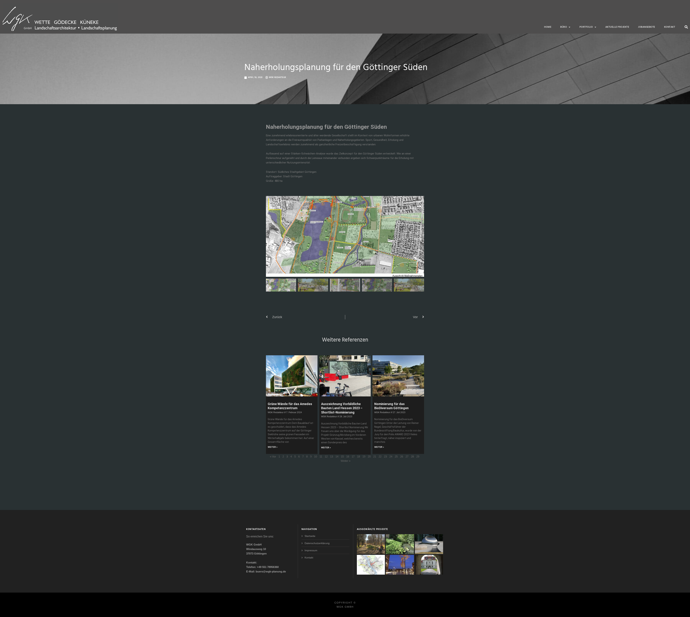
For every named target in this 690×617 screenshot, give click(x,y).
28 (412, 456)
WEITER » (272, 447)
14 (336, 456)
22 (380, 456)
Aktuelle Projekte (617, 27)
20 (369, 456)
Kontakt (669, 27)
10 (315, 456)
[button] (686, 27)
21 (374, 456)
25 (396, 456)
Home (547, 27)
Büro (563, 27)
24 (390, 456)
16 (347, 456)
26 (401, 456)
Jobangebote (646, 27)
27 (407, 456)
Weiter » (345, 460)
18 (358, 456)
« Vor (273, 456)
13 (331, 456)
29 (417, 456)
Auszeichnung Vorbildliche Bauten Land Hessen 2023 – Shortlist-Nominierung (341, 408)
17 (353, 456)
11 (320, 456)
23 (385, 456)
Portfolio (586, 27)
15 (342, 456)
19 (363, 456)
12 (326, 456)
